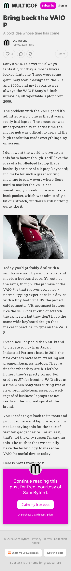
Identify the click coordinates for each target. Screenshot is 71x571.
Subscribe (48, 5)
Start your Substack (25, 553)
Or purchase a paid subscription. (35, 514)
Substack (16, 562)
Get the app (55, 553)
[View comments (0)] (21, 54)
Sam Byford (20, 40)
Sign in (62, 5)
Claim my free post (35, 504)
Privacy (36, 539)
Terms (48, 539)
